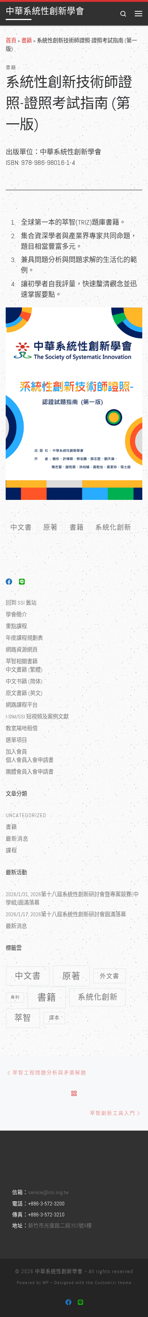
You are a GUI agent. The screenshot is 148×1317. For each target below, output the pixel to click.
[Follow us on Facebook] (9, 582)
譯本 (54, 1018)
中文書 (28, 975)
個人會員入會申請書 (30, 760)
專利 (15, 997)
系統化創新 (98, 997)
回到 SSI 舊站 (21, 602)
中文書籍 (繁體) (24, 669)
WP (46, 1282)
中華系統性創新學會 (59, 1271)
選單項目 (16, 740)
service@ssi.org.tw (48, 1192)
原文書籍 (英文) (24, 693)
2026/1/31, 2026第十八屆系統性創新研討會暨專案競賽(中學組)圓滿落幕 (72, 898)
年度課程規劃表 (24, 637)
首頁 (11, 40)
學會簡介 (16, 614)
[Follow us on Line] (22, 582)
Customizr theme (113, 1282)
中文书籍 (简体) (24, 681)
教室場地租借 (22, 728)
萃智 (22, 1017)
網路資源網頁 (22, 649)
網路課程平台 (22, 704)
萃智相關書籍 (22, 661)
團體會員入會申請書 (30, 771)
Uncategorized (26, 815)
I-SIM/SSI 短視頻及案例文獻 (37, 716)
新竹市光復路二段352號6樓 (60, 1225)
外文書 (109, 976)
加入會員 (16, 751)
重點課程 (16, 626)
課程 (11, 850)
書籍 (26, 40)
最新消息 (17, 838)
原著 (71, 976)
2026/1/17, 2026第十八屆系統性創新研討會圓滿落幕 (66, 914)
